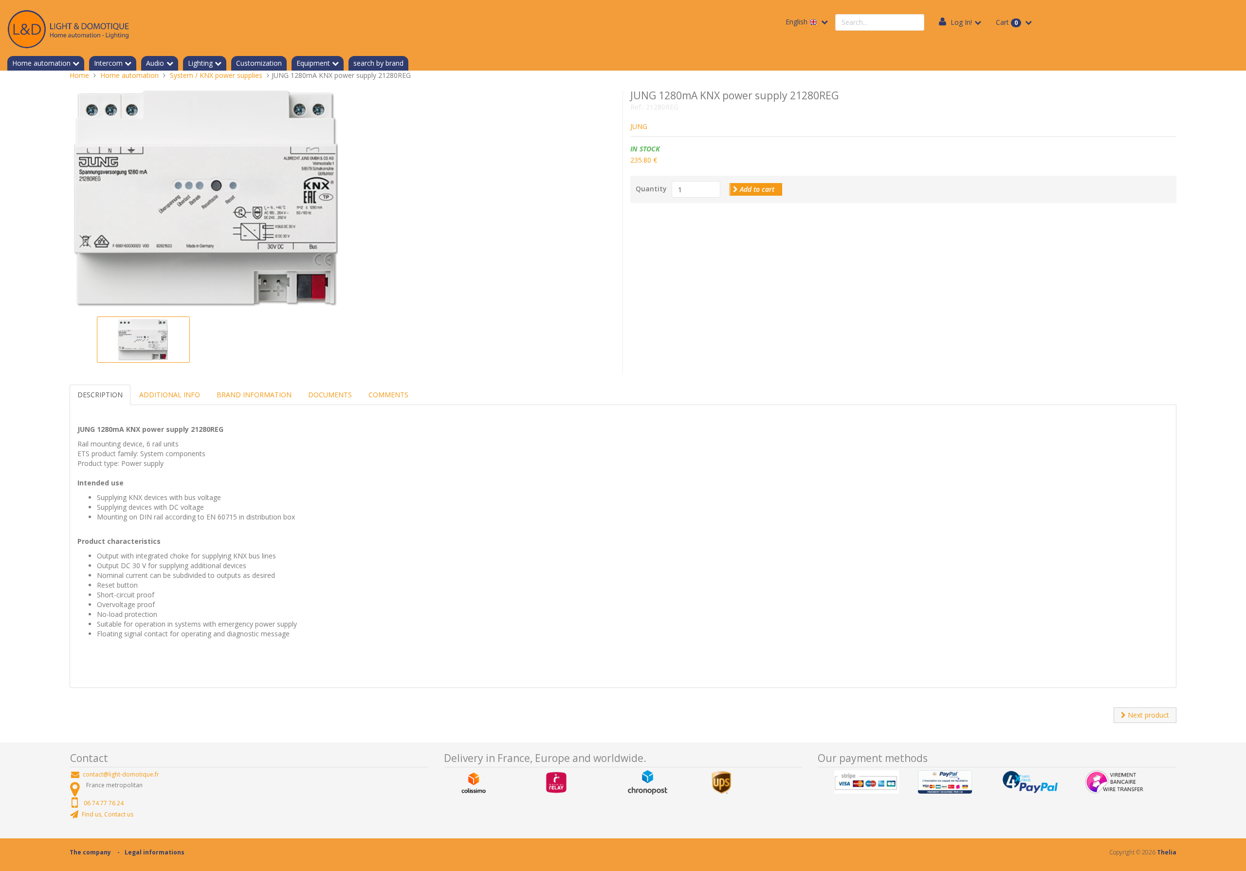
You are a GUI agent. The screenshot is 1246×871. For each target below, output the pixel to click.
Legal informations (154, 852)
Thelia (1166, 852)
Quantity (651, 188)
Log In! (961, 22)
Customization (259, 63)
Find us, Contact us (107, 814)
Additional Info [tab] (169, 394)
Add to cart (756, 189)
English (797, 21)
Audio (155, 63)
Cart (1007, 22)
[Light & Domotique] (68, 27)
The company (90, 852)
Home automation (41, 63)
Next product (1147, 715)
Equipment (313, 63)
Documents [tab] (330, 394)
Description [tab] (100, 394)
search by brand (378, 63)
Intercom (108, 63)
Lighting (200, 63)
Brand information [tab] (254, 394)
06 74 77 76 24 (104, 803)
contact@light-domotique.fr (121, 774)
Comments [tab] (388, 394)
